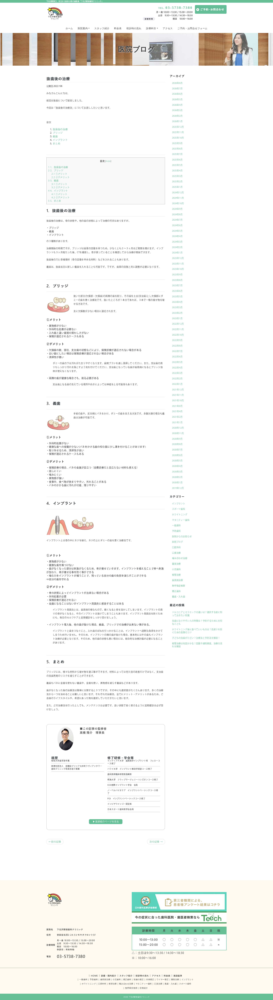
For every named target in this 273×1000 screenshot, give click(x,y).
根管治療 (176, 575)
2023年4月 (177, 302)
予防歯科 (176, 531)
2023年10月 (178, 269)
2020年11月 (178, 433)
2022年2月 (177, 378)
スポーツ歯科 (178, 509)
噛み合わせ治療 (179, 558)
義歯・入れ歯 (178, 596)
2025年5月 (177, 165)
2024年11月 (178, 198)
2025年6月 (177, 160)
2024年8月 (177, 214)
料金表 (117, 28)
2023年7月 (177, 285)
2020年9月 (177, 439)
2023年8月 (177, 280)
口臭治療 (176, 553)
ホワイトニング (179, 514)
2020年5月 (177, 460)
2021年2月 (177, 417)
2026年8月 (177, 83)
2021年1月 (177, 422)
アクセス (168, 28)
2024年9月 (177, 209)
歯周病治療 (177, 580)
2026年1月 (177, 121)
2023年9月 (177, 274)
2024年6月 (177, 225)
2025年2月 (177, 181)
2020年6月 (177, 455)
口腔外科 (176, 547)
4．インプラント (58, 190)
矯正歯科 (176, 591)
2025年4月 (177, 170)
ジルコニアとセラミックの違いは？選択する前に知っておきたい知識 (197, 613)
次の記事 (154, 841)
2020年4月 (177, 466)
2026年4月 (177, 105)
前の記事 (56, 841)
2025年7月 (177, 154)
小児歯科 (176, 569)
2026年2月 (177, 116)
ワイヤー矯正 (163, 979)
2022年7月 (177, 351)
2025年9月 (177, 143)
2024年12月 (178, 192)
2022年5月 (177, 362)
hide (108, 161)
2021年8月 (177, 406)
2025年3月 (177, 176)
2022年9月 (177, 340)
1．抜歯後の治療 (58, 167)
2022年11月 (178, 329)
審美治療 (176, 564)
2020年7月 (177, 450)
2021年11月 (178, 395)
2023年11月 (178, 264)
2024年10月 (178, 203)
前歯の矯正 (139, 979)
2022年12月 (178, 324)
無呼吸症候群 (178, 586)
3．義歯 (53, 180)
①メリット (59, 174)
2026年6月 (177, 94)
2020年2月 (177, 477)
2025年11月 (178, 132)
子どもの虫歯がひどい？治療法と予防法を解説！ (196, 638)
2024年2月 (177, 247)
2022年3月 (177, 373)
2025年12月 (178, 127)
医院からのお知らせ (182, 536)
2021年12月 (178, 389)
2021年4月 (177, 411)
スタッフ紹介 (101, 28)
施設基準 (177, 975)
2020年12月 (178, 428)
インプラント (60, 140)
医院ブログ (177, 542)
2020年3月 (177, 471)
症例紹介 (144, 988)
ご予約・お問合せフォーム (192, 28)
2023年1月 (177, 318)
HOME (94, 975)
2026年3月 (177, 110)
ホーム (69, 28)
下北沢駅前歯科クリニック (139, 997)
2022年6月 (177, 356)
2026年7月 (177, 88)
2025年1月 (177, 187)
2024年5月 (177, 231)
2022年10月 (178, 335)
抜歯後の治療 (60, 129)
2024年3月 (177, 242)
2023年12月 (178, 258)
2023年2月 (177, 313)
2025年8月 (177, 149)
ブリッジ (58, 133)
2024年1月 (177, 252)
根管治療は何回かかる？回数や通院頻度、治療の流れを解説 (197, 645)
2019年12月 (178, 488)
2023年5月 (177, 296)
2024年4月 (177, 236)
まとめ (56, 143)
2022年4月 (177, 368)
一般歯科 (176, 525)
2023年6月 (177, 291)
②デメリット (61, 177)
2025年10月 (178, 138)
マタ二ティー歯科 (181, 520)
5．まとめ (54, 201)
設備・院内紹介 (108, 975)
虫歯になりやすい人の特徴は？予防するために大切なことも (197, 622)
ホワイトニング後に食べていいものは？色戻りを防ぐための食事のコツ (197, 631)
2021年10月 (178, 400)
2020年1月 (177, 482)
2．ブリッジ (55, 170)
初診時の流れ (133, 28)
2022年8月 (177, 346)
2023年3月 (177, 307)
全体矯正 (150, 979)
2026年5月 (177, 99)
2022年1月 (177, 384)
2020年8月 (177, 444)
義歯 (55, 136)
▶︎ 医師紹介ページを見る (106, 821)
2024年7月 (177, 220)
